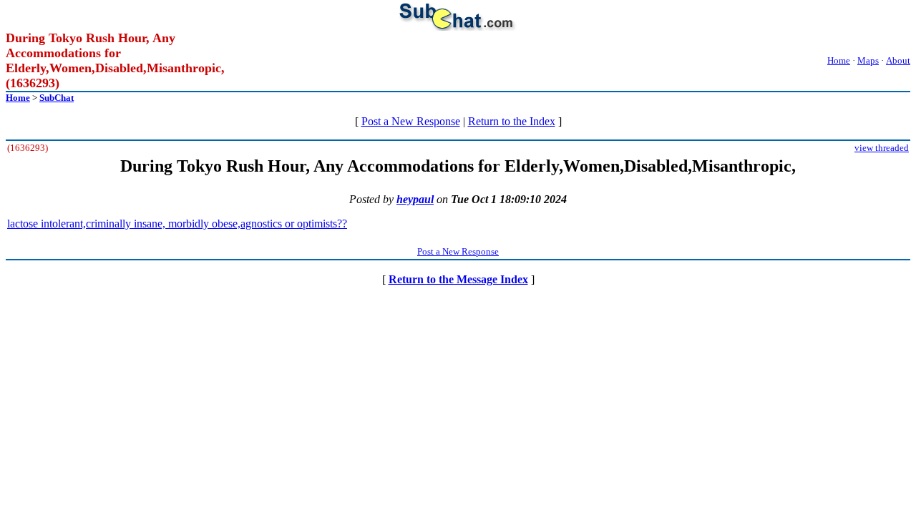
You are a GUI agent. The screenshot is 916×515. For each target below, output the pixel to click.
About (898, 60)
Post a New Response (410, 121)
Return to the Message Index (458, 279)
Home (838, 60)
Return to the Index (511, 121)
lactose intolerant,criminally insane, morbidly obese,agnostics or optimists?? (177, 223)
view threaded (881, 147)
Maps (868, 60)
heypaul (415, 199)
